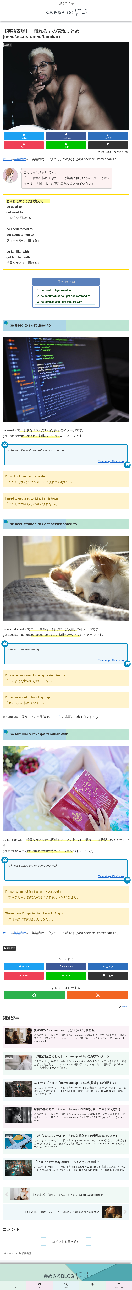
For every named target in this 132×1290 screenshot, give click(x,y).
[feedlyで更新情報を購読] (34, 995)
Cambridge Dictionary (111, 461)
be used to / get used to (56, 290)
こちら (57, 717)
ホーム (7, 159)
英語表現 (20, 159)
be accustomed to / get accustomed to (65, 296)
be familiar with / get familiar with (61, 301)
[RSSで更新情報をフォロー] (97, 995)
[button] (122, 680)
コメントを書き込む (66, 1241)
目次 (60, 281)
